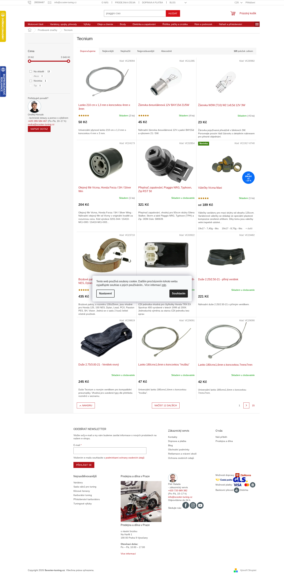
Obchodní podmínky (178, 449)
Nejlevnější (108, 51)
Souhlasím (178, 293)
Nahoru (87, 405)
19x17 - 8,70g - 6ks (232, 228)
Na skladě (42, 71)
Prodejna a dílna (125, 2)
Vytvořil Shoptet (248, 570)
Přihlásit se (84, 465)
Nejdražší (125, 51)
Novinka (40, 80)
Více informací (128, 553)
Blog (173, 2)
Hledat (172, 13)
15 (253, 405)
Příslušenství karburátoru (86, 499)
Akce (38, 76)
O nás (105, 2)
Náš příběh (221, 437)
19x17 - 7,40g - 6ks (208, 228)
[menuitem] (36, 24)
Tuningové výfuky (82, 503)
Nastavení (105, 293)
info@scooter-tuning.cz (180, 497)
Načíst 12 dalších (166, 405)
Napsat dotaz (39, 129)
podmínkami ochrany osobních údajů (125, 457)
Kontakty (172, 437)
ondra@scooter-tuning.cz (41, 124)
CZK (237, 2)
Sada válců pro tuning (84, 486)
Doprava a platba (152, 2)
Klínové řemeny (81, 491)
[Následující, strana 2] (246, 405)
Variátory (78, 482)
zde (164, 285)
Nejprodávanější (145, 51)
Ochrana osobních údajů (181, 458)
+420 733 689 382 (177, 490)
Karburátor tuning (82, 495)
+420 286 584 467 (37, 121)
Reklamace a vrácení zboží (182, 453)
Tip (37, 85)
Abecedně (166, 51)
